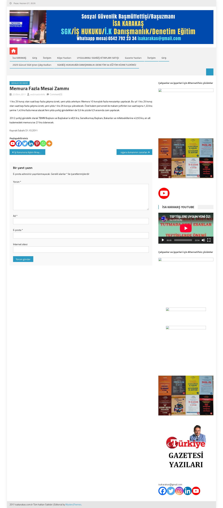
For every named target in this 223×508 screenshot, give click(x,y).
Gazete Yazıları (133, 58)
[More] (49, 143)
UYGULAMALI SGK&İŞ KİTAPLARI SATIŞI (98, 58)
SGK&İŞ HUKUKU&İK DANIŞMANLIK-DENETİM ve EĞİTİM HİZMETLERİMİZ (96, 65)
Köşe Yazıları (64, 58)
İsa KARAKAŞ (19, 58)
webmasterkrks (37, 94)
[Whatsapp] (43, 143)
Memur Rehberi (19, 83)
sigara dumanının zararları (134, 152)
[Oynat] (163, 240)
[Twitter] (25, 143)
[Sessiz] (203, 240)
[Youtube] (13, 143)
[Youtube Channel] (164, 193)
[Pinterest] (37, 143)
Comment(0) (56, 94)
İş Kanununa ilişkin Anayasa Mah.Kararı (29, 152)
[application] (185, 228)
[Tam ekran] (209, 240)
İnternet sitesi (20, 244)
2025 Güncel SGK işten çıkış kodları (32, 65)
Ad (15, 216)
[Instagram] (179, 491)
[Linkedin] (31, 143)
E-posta (18, 230)
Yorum (17, 182)
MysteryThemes (73, 504)
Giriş (34, 58)
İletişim (47, 58)
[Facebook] (19, 143)
